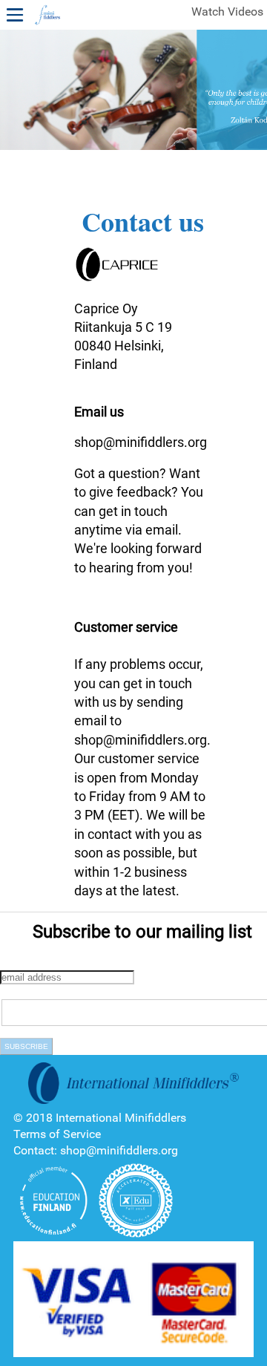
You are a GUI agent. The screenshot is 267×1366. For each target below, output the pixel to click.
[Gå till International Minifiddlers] (47, 15)
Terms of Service (57, 1134)
